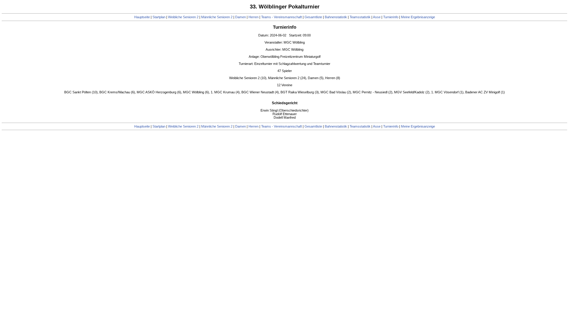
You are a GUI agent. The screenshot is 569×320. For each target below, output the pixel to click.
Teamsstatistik (360, 17)
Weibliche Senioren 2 (183, 17)
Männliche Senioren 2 (216, 17)
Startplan (158, 17)
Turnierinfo (390, 17)
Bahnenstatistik (336, 17)
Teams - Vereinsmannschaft (281, 17)
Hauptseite (142, 17)
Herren (253, 17)
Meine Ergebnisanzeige (418, 17)
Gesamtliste (313, 17)
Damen (240, 17)
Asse (377, 17)
